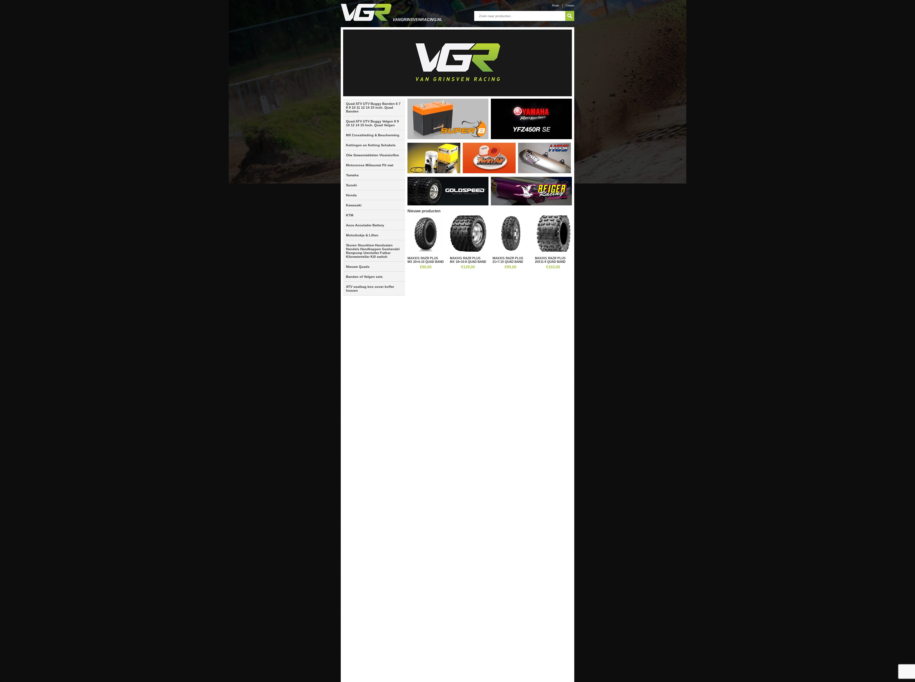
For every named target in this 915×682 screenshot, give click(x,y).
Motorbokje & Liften (362, 235)
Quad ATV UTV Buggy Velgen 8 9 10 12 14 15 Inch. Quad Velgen (372, 123)
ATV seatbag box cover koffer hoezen (370, 288)
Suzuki (351, 185)
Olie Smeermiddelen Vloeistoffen (372, 155)
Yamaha (352, 175)
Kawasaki (353, 205)
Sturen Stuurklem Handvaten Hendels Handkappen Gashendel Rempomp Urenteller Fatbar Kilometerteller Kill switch (373, 251)
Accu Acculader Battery (365, 225)
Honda (351, 195)
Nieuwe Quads (358, 267)
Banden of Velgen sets (364, 277)
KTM (349, 215)
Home (555, 5)
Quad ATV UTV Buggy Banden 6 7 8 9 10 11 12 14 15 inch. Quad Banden (373, 107)
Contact (570, 5)
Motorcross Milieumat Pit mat (369, 165)
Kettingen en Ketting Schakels (371, 145)
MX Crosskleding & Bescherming (372, 135)
